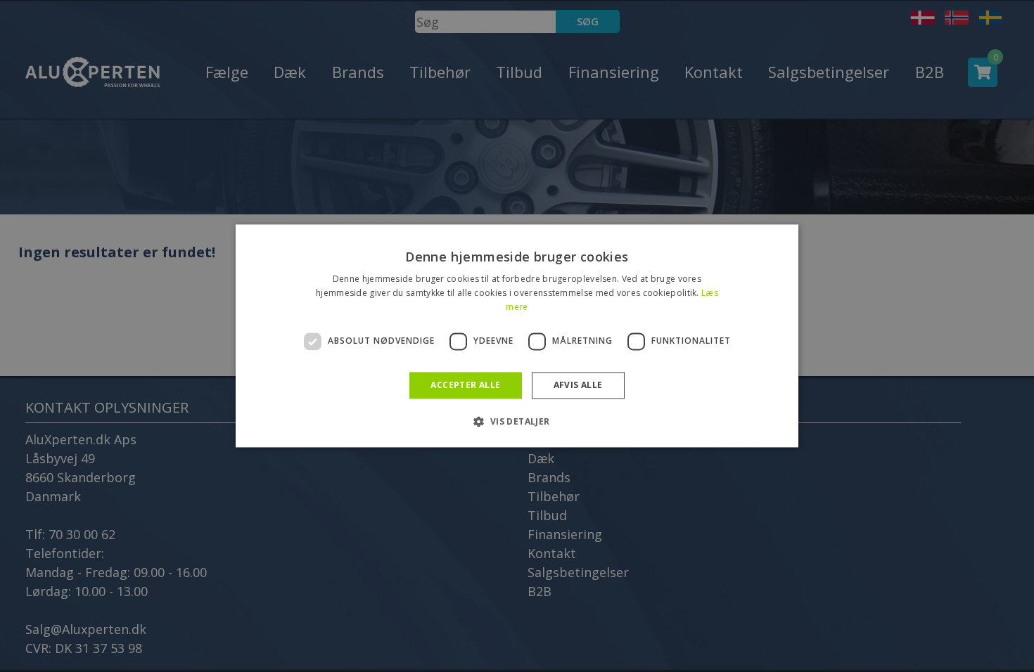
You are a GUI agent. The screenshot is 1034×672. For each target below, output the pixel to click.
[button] (516, 421)
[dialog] (517, 335)
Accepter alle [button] (465, 385)
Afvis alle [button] (578, 385)
